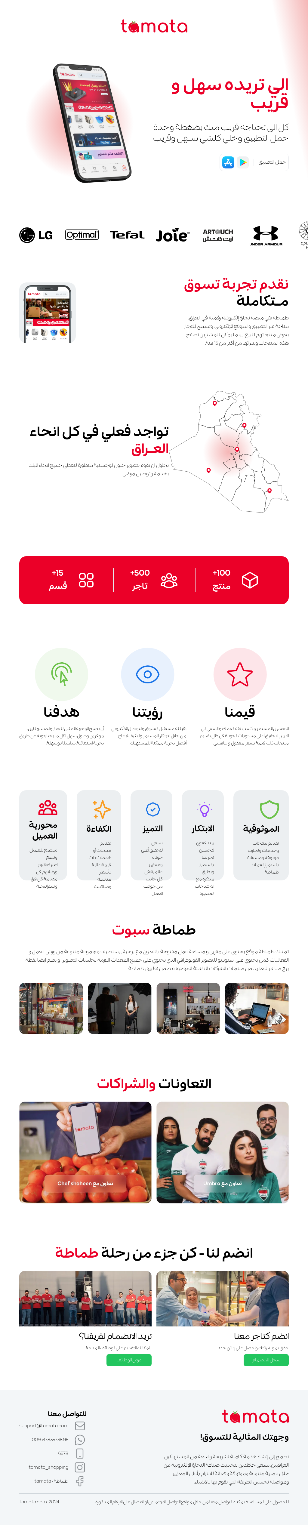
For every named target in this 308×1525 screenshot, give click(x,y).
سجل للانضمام (266, 1360)
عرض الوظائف (129, 1360)
